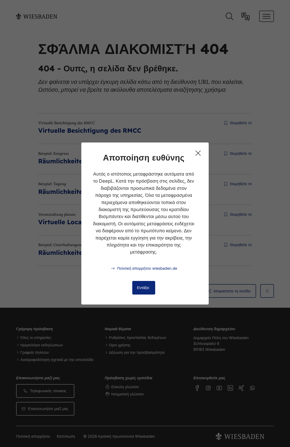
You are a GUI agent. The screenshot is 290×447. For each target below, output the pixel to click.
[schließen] (198, 153)
